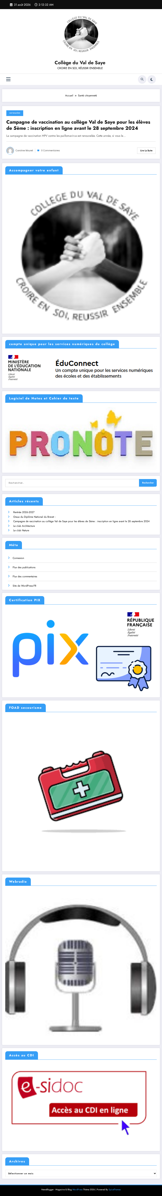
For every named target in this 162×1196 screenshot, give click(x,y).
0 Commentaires (50, 150)
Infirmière (14, 113)
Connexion (18, 558)
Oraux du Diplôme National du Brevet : (34, 517)
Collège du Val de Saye (80, 62)
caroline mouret (24, 150)
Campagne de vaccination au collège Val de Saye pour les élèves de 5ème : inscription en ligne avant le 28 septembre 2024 (78, 125)
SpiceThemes (115, 1189)
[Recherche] (142, 79)
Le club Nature (21, 530)
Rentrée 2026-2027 (23, 512)
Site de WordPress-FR (24, 586)
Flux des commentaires (25, 576)
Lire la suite (146, 150)
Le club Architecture (24, 526)
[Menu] (8, 79)
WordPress (77, 1189)
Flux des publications (24, 567)
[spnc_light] (151, 79)
